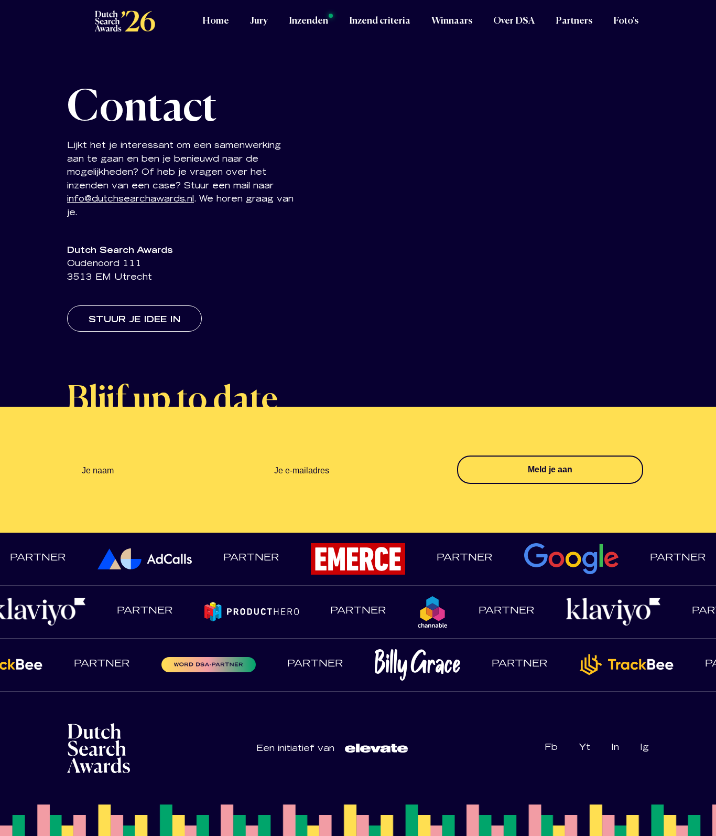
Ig (644, 748)
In (615, 748)
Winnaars (451, 21)
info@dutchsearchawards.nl (130, 199)
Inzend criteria (379, 21)
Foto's (625, 21)
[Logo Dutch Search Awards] (124, 20)
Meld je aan (550, 469)
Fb (551, 748)
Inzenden (308, 21)
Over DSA (514, 21)
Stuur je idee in (134, 320)
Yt (584, 748)
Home (215, 21)
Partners (574, 21)
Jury (259, 21)
